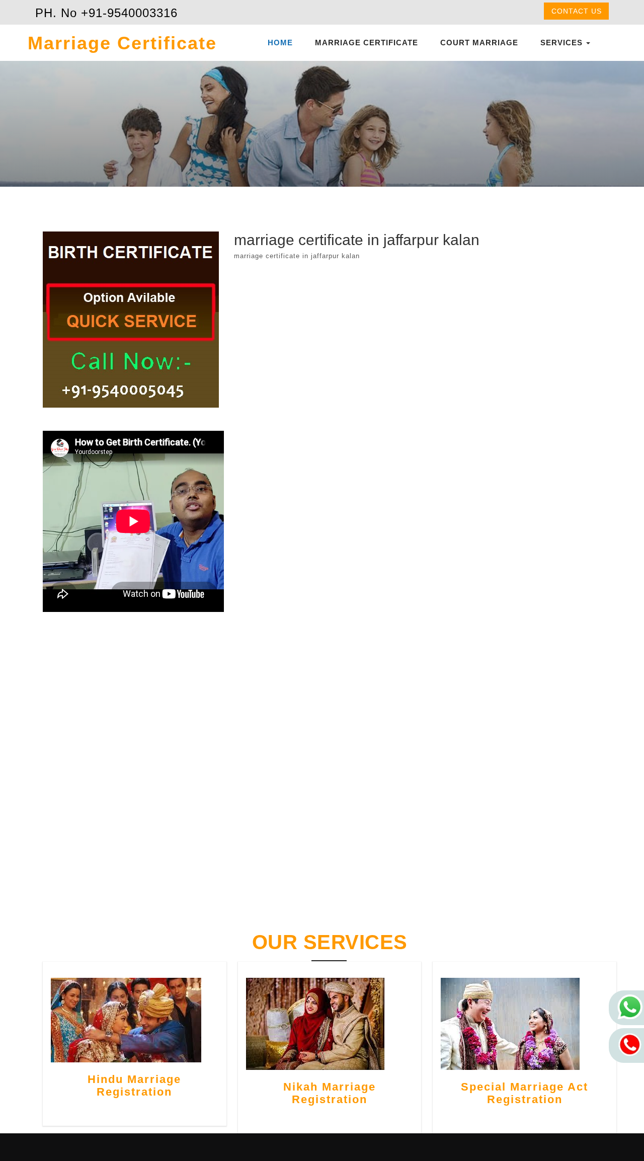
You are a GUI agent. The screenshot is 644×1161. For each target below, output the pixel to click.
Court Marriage (479, 42)
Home (280, 42)
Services (562, 42)
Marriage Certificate (366, 42)
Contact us (576, 11)
